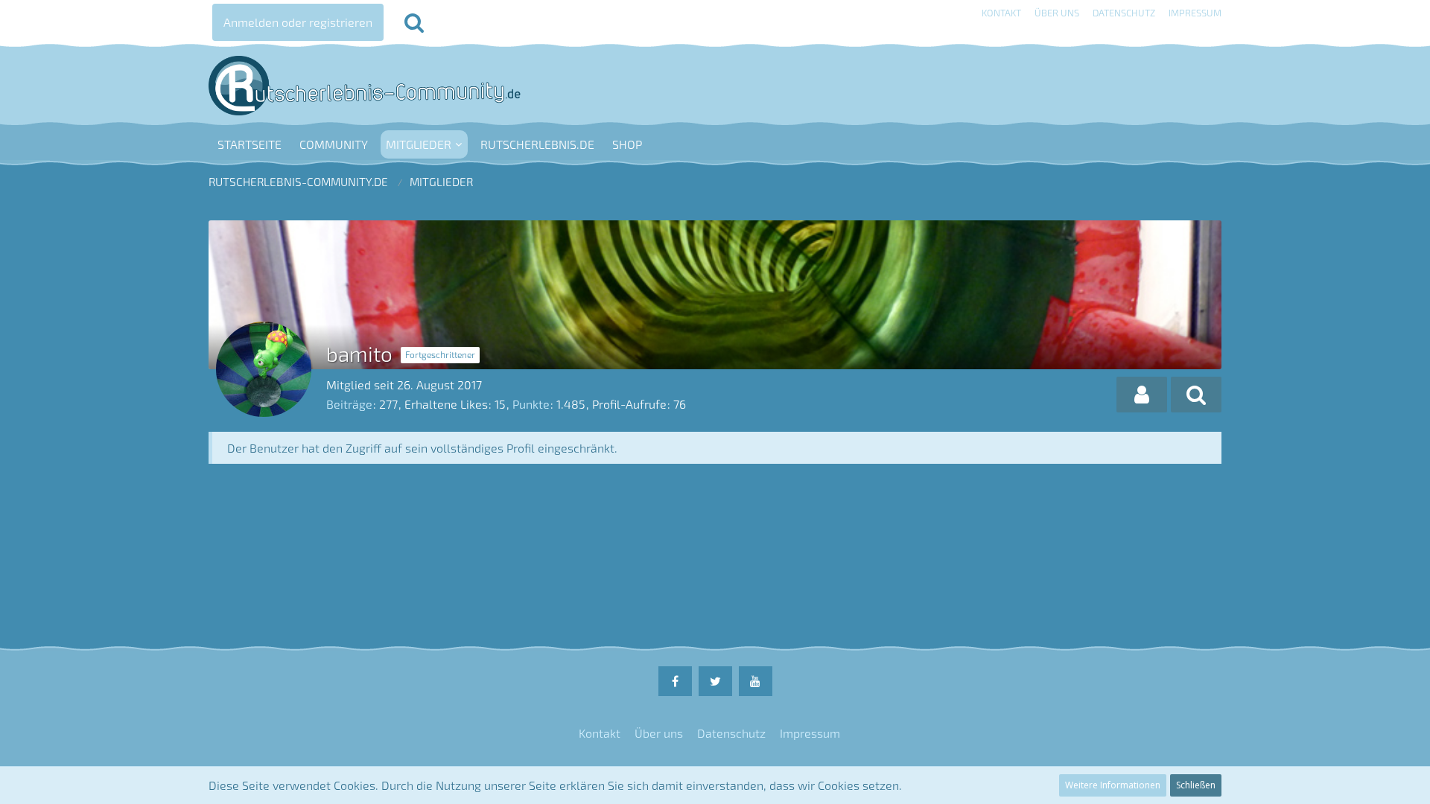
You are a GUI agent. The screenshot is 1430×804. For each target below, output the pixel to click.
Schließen (1196, 785)
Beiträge (349, 404)
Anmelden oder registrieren (297, 22)
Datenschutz (1124, 13)
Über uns (1057, 13)
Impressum (1195, 13)
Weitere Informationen (1112, 785)
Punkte (531, 404)
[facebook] (675, 681)
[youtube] (755, 681)
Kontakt (1001, 13)
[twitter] (715, 681)
